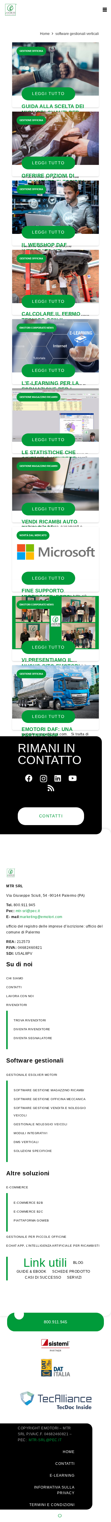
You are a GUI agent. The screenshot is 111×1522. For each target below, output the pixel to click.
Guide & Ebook (31, 1271)
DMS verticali (26, 1142)
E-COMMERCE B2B (28, 1202)
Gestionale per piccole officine (36, 1236)
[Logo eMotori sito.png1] (10, 10)
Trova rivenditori (30, 1020)
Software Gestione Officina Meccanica (50, 1099)
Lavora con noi (20, 996)
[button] (104, 10)
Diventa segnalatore (33, 1038)
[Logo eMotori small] (21, 873)
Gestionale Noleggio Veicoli (40, 1124)
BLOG (78, 1263)
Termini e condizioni (52, 1505)
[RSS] (51, 788)
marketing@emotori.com (41, 917)
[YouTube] (72, 778)
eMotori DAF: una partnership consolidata (47, 736)
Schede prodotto (71, 1271)
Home (45, 34)
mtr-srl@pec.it (28, 911)
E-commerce (17, 1187)
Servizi (74, 1277)
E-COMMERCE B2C (28, 1211)
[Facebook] (29, 778)
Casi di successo (43, 1277)
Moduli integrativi (30, 1133)
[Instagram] (43, 778)
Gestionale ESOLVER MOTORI (31, 1074)
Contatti (14, 987)
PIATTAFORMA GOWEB (31, 1220)
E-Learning (62, 1475)
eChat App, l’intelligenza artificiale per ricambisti (52, 1245)
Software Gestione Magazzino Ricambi (49, 1090)
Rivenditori (16, 1005)
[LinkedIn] (57, 778)
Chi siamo (14, 978)
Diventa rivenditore (32, 1029)
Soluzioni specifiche (33, 1151)
